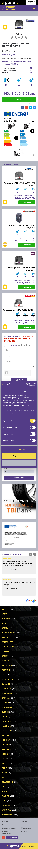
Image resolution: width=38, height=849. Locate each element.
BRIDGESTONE (8, 637)
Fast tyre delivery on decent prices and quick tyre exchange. (19, 585)
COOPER (5, 651)
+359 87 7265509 (8, 7)
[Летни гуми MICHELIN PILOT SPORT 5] (19, 24)
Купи (19, 99)
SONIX (4, 791)
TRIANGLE (6, 805)
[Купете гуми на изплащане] (19, 501)
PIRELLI (5, 763)
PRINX (4, 772)
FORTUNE (6, 670)
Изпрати (19, 380)
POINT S (5, 768)
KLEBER (5, 702)
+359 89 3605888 (8, 9)
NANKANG (6, 749)
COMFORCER (7, 642)
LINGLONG (6, 721)
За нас (23, 825)
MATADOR (6, 730)
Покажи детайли (25, 449)
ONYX (4, 758)
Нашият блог (12, 838)
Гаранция (24, 831)
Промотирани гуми (8, 825)
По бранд (5, 822)
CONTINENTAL (8, 646)
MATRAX (5, 735)
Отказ (19, 463)
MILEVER (6, 744)
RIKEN (4, 777)
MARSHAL (6, 726)
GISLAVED (6, 684)
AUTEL (4, 623)
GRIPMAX (6, 698)
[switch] (33, 427)
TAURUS (5, 796)
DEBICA (5, 656)
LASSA (4, 716)
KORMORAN (7, 707)
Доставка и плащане (9, 828)
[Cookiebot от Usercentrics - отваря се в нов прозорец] (27, 384)
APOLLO (5, 609)
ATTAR (4, 614)
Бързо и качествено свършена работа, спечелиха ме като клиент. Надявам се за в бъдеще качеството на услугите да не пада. (17, 565)
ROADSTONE (7, 782)
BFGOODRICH (8, 632)
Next (34, 554)
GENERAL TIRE (8, 679)
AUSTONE (6, 618)
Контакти (24, 822)
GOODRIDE (7, 688)
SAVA (4, 786)
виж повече (26, 202)
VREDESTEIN (7, 814)
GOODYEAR (7, 693)
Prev (30, 554)
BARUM (5, 628)
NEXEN (5, 754)
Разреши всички (19, 456)
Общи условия (26, 828)
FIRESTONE (7, 665)
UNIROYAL (6, 810)
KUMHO (5, 712)
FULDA (5, 674)
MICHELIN (6, 740)
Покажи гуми (19, 478)
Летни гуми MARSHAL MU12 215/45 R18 (19, 310)
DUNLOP (5, 660)
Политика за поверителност (7, 832)
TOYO (4, 800)
